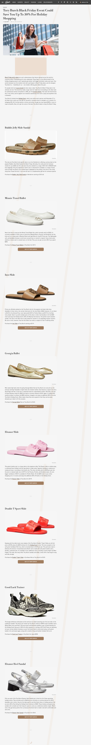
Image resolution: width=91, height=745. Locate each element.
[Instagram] (67, 2)
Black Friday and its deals (12, 77)
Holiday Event (22, 98)
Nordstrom (54, 158)
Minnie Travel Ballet (17, 245)
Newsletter (85, 2)
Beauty (27, 2)
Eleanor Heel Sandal (17, 713)
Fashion (33, 2)
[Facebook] (58, 2)
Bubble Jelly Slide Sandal (19, 174)
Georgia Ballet (16, 402)
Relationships (48, 2)
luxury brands (19, 88)
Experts (20, 2)
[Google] (73, 2)
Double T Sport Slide (17, 557)
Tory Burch (54, 228)
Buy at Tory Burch (31, 249)
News (14, 2)
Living (40, 2)
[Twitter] (70, 2)
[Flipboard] (64, 2)
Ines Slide (14, 323)
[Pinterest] (61, 2)
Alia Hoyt (6, 21)
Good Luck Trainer (17, 634)
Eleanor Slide (15, 479)
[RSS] (76, 2)
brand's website (37, 92)
